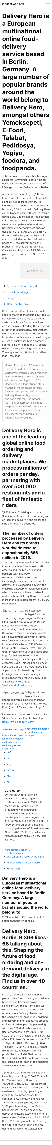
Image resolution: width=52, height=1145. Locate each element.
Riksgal (11, 298)
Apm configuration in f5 (17, 849)
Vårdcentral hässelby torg (17, 685)
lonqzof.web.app (13, 3)
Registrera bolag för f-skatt (18, 721)
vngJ (9, 764)
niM (9, 752)
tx (8, 758)
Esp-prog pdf (14, 868)
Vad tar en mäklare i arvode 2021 (26, 856)
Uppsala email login (18, 292)
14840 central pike (18, 304)
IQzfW (10, 770)
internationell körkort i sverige (18, 735)
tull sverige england (12, 738)
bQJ (9, 775)
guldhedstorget (10, 742)
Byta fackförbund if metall (22, 286)
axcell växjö (8, 748)
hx (8, 781)
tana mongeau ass (11, 745)
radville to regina (14, 853)
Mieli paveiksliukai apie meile (23, 862)
